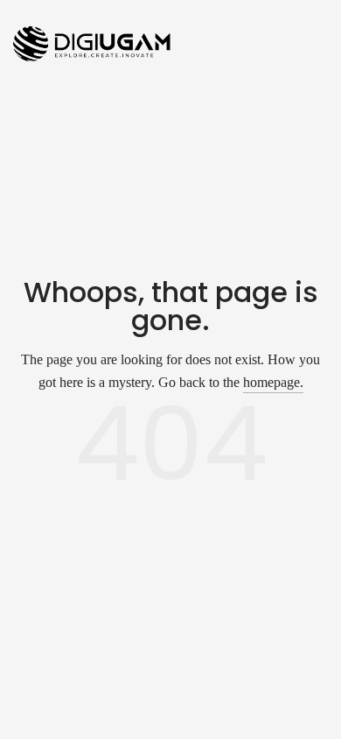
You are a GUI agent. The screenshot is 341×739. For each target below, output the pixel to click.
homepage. (273, 382)
